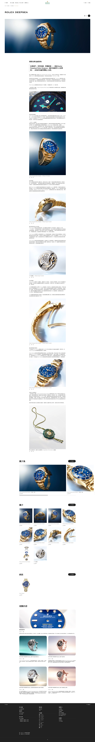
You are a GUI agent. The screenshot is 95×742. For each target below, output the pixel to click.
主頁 (5, 5)
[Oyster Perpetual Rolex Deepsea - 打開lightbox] (25, 515)
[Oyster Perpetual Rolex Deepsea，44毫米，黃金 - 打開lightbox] (42, 478)
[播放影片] (47, 101)
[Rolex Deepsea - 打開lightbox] (25, 585)
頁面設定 (88, 704)
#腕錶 (23, 631)
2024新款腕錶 (12, 5)
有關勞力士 (26, 2)
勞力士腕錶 (12, 2)
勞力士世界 (21, 2)
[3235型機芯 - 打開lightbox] (40, 553)
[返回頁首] (47, 740)
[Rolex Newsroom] (47, 2)
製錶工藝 (16, 2)
